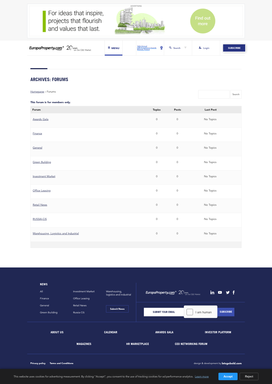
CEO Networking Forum (191, 343)
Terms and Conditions (61, 363)
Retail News (40, 205)
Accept (228, 376)
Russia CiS (79, 312)
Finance (37, 133)
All (41, 291)
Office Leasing (42, 190)
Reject (249, 376)
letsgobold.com (232, 363)
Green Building (42, 162)
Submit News (117, 308)
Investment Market (44, 176)
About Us (57, 332)
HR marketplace (137, 343)
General (37, 147)
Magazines (83, 343)
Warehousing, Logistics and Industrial (56, 233)
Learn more (202, 376)
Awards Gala (40, 119)
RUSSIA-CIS (40, 219)
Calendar (110, 332)
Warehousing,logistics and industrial (118, 293)
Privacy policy (37, 363)
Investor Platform (218, 332)
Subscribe (234, 47)
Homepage (37, 91)
